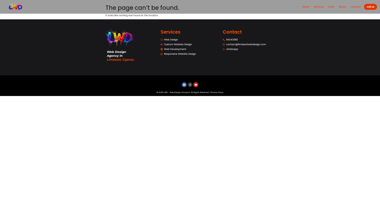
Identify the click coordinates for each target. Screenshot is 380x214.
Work (331, 6)
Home (305, 6)
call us (370, 6)
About (342, 6)
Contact (356, 6)
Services (319, 6)
